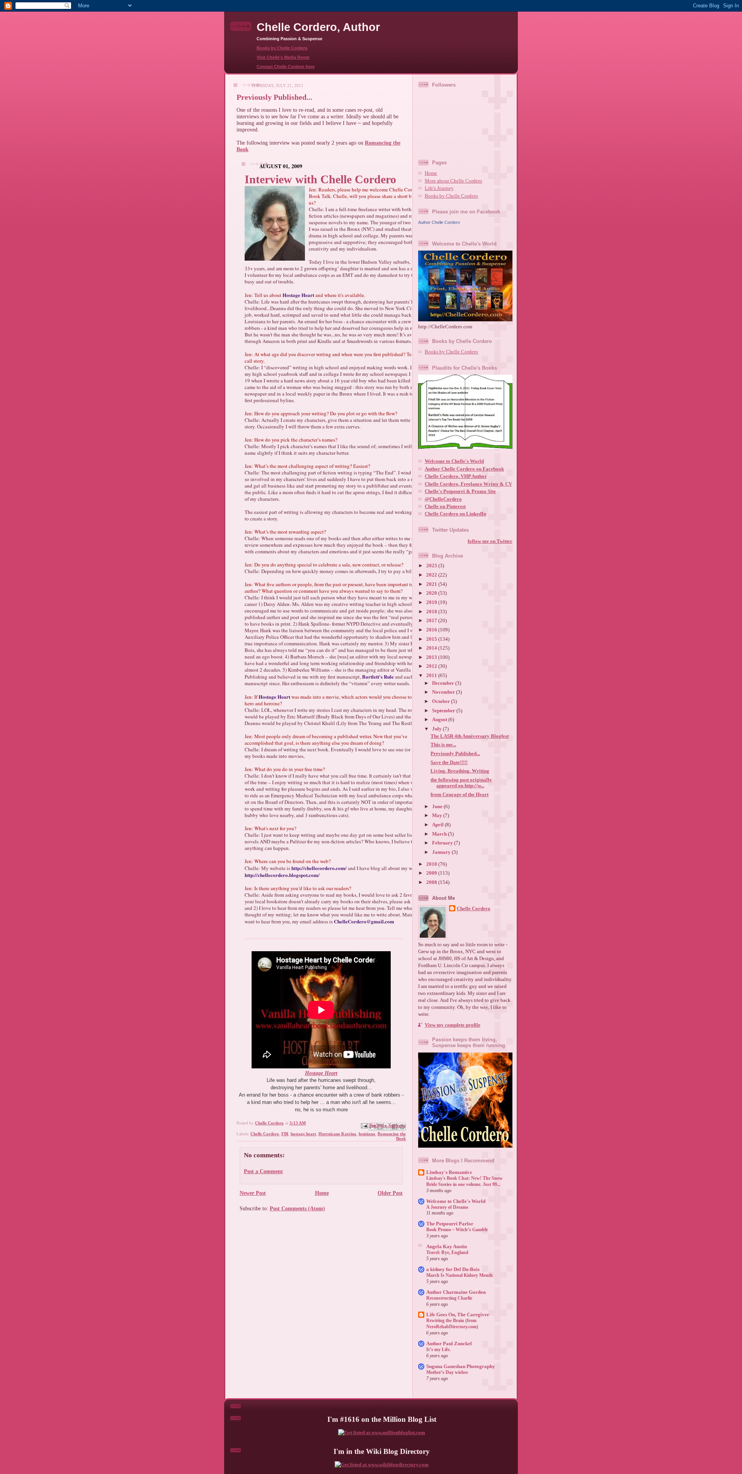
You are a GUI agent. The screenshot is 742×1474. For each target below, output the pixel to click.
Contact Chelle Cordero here (286, 66)
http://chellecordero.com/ (319, 868)
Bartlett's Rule (378, 676)
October (441, 701)
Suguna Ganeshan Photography (460, 1366)
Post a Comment (263, 1171)
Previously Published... (455, 753)
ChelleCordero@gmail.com (364, 921)
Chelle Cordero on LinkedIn (455, 514)
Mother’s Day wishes (447, 1372)
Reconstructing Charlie (449, 1298)
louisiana (367, 1133)
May (437, 815)
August (440, 719)
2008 (432, 882)
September (444, 710)
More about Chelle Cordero (453, 181)
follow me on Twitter (490, 541)
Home (322, 1193)
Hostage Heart (298, 295)
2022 (432, 575)
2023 (432, 565)
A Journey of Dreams (447, 1207)
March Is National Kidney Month (459, 1275)
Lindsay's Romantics (449, 1172)
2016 (432, 630)
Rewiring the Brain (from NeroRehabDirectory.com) (452, 1323)
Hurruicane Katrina (337, 1133)
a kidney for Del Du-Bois (453, 1269)
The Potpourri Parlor (449, 1224)
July (437, 729)
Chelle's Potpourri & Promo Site (460, 491)
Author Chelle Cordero (439, 222)
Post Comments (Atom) (297, 1208)
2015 (432, 639)
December (443, 683)
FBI (284, 1133)
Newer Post (253, 1193)
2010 (432, 864)
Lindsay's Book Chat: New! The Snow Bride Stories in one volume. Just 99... (464, 1181)
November (444, 692)
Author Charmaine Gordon (456, 1292)
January (442, 852)
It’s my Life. (438, 1349)
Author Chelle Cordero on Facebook (464, 469)
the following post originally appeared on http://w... (461, 782)
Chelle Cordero (264, 1133)
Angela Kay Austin (446, 1246)
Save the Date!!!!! (449, 762)
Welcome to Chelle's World (454, 461)
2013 (432, 657)
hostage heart (303, 1133)
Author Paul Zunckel (449, 1343)
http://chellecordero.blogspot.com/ (282, 875)
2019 (432, 602)
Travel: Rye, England (447, 1252)
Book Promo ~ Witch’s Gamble (457, 1229)
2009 (432, 873)
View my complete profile (452, 1025)
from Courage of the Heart (459, 794)
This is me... (443, 744)
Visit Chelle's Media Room (283, 57)
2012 (432, 666)
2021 (432, 584)
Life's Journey (439, 188)
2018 (432, 611)
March (440, 834)
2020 (432, 593)
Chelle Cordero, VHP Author (456, 476)
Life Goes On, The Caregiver (457, 1314)
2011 (432, 675)
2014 (432, 648)
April (438, 824)
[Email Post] (364, 1125)
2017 (432, 620)
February (443, 843)
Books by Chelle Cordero (282, 48)
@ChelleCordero (443, 499)
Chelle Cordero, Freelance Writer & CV (468, 484)
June (438, 806)
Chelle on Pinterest (445, 506)
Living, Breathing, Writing (460, 771)
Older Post (390, 1193)
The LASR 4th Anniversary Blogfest (470, 736)
